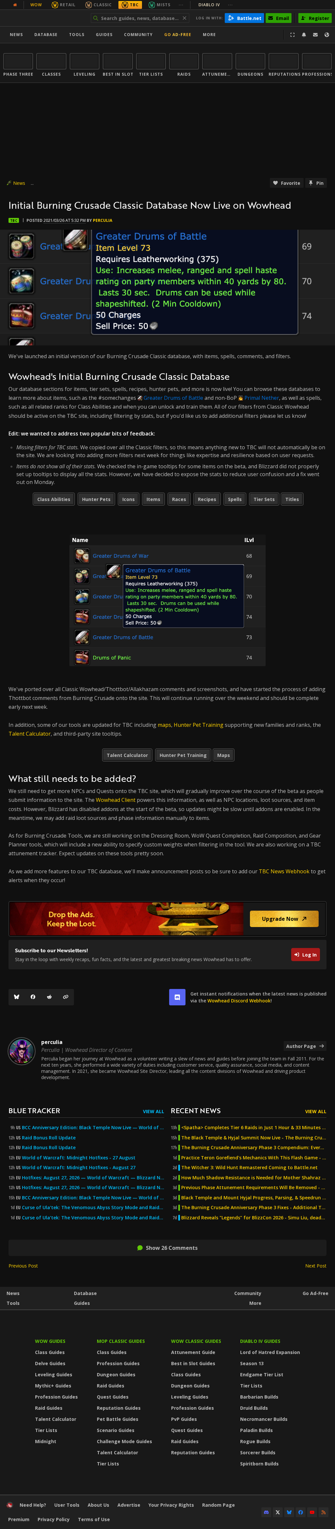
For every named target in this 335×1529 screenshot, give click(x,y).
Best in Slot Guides (193, 1363)
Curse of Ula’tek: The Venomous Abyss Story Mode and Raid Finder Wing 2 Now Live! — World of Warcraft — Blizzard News (93, 1207)
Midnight (45, 1441)
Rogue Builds (255, 1441)
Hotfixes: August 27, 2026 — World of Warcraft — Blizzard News (93, 1178)
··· (181, 5)
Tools (13, 1303)
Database (46, 34)
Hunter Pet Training (198, 724)
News (16, 34)
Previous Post (23, 1266)
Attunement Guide (193, 1352)
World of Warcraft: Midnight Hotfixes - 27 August (78, 1158)
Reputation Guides (119, 1408)
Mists (163, 5)
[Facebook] (33, 997)
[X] (278, 1512)
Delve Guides (50, 1363)
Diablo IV (215, 5)
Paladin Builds (256, 1430)
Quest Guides (113, 1397)
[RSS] (323, 1512)
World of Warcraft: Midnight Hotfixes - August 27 (78, 1168)
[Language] (327, 35)
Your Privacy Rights (171, 1505)
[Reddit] (49, 997)
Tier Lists (46, 1430)
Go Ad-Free (177, 34)
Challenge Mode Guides (124, 1441)
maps (164, 724)
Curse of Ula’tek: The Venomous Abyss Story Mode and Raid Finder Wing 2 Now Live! (93, 1218)
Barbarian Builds (259, 1397)
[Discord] (266, 1512)
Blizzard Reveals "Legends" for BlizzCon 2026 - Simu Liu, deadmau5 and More (253, 1218)
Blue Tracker (34, 1110)
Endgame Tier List (261, 1374)
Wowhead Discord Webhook (239, 1000)
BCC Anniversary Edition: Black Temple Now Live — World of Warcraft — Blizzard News (93, 1128)
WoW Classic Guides (196, 1341)
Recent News (195, 1110)
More (255, 1303)
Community (138, 34)
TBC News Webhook (284, 871)
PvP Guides (184, 1419)
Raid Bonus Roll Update (49, 1138)
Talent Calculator (30, 733)
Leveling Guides (53, 1374)
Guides (104, 34)
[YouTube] (312, 1512)
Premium (18, 1519)
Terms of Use (94, 1519)
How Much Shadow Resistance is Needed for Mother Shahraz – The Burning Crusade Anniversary (253, 1178)
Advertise (128, 1505)
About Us (98, 1505)
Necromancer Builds (264, 1419)
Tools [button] (76, 34)
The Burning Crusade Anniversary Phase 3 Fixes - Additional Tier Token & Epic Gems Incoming (253, 1207)
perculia (102, 220)
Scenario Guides (115, 1430)
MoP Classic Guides (121, 1341)
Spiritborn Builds (259, 1464)
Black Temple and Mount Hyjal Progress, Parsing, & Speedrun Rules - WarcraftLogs (253, 1198)
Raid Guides (48, 1408)
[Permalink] (66, 997)
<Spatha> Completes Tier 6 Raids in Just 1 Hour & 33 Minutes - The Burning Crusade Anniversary (253, 1128)
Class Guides (50, 1352)
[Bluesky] (17, 997)
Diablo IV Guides (260, 1341)
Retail (68, 5)
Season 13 (252, 1363)
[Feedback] (315, 35)
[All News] (15, 5)
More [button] (209, 34)
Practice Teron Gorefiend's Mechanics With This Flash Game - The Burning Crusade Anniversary (253, 1158)
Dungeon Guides (116, 1374)
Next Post (315, 1266)
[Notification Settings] (304, 35)
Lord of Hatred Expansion (270, 1352)
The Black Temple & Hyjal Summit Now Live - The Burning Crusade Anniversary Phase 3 (253, 1138)
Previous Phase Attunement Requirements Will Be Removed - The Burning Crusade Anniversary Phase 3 (253, 1187)
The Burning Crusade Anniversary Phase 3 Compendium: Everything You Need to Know (253, 1148)
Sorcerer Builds (257, 1452)
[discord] (177, 997)
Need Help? (33, 1505)
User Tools (66, 1505)
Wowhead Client (115, 799)
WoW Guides (50, 1341)
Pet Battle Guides (117, 1419)
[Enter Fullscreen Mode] (292, 35)
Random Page (218, 1505)
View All (153, 1111)
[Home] (43, 18)
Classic (103, 5)
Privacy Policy (54, 1519)
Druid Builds (254, 1408)
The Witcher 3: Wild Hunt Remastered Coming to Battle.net (249, 1168)
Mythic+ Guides (53, 1386)
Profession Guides (56, 1397)
